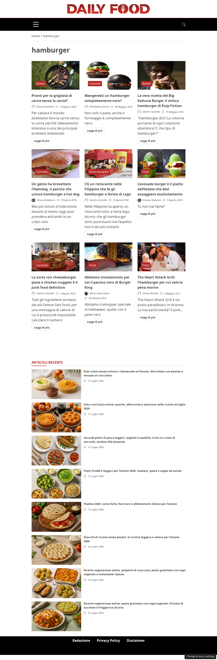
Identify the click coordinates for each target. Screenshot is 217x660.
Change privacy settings (200, 656)
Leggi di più (41, 141)
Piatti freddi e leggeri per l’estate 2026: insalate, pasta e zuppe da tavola (133, 471)
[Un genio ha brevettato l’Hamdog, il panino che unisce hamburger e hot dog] (55, 163)
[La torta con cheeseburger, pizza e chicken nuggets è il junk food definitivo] (55, 256)
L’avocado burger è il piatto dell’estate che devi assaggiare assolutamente (160, 189)
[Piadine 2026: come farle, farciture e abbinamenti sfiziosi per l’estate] (56, 517)
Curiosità (94, 83)
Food (145, 172)
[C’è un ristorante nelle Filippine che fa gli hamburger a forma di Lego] (108, 163)
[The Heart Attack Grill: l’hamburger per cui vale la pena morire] (161, 256)
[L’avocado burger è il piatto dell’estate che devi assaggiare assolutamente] (161, 163)
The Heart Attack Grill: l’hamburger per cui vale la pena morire (160, 282)
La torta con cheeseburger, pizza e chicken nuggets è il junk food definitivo (55, 282)
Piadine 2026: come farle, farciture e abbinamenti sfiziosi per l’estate (130, 504)
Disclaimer (136, 640)
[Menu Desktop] (36, 24)
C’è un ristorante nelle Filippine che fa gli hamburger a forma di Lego (108, 189)
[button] (183, 24)
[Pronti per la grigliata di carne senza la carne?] (55, 75)
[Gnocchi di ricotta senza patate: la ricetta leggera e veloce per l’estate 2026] (56, 550)
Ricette (40, 83)
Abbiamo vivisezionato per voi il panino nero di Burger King (108, 282)
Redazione (81, 640)
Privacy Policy (108, 640)
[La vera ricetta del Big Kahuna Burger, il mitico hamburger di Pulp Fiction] (161, 75)
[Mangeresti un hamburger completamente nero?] (108, 75)
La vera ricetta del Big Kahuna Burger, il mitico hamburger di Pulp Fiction (160, 100)
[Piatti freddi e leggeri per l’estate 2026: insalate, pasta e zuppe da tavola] (56, 483)
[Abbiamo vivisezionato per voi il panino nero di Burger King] (108, 256)
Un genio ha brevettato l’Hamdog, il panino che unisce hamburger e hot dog (55, 189)
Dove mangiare (98, 172)
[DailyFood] (108, 8)
